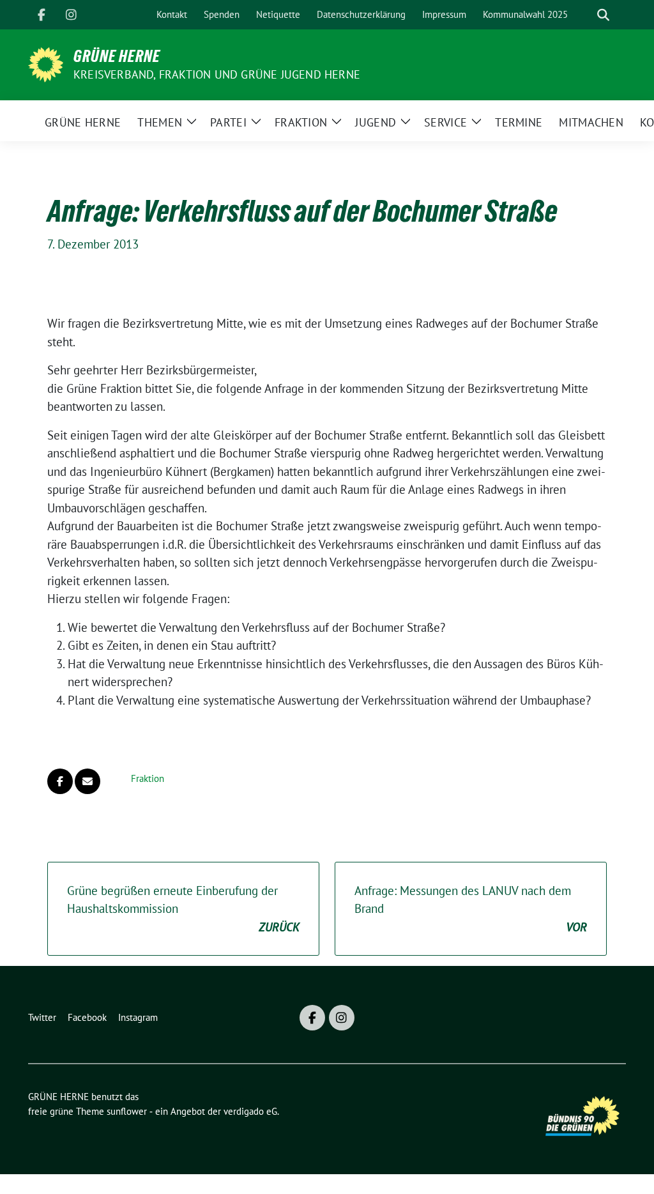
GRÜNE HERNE (116, 56)
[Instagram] (71, 14)
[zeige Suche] (603, 15)
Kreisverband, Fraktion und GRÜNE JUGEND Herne (216, 74)
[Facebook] (41, 14)
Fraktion (147, 778)
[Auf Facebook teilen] (60, 781)
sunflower (127, 1111)
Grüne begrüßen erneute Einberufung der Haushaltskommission (183, 909)
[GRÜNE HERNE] (45, 63)
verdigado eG (250, 1111)
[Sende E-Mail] (87, 781)
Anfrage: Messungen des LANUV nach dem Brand (470, 909)
